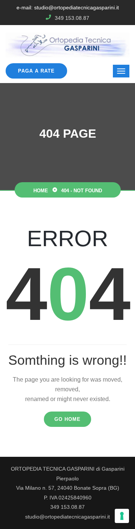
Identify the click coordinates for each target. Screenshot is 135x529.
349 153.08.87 (72, 18)
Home (40, 190)
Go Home (67, 419)
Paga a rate (36, 71)
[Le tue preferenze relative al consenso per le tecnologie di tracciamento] (122, 516)
